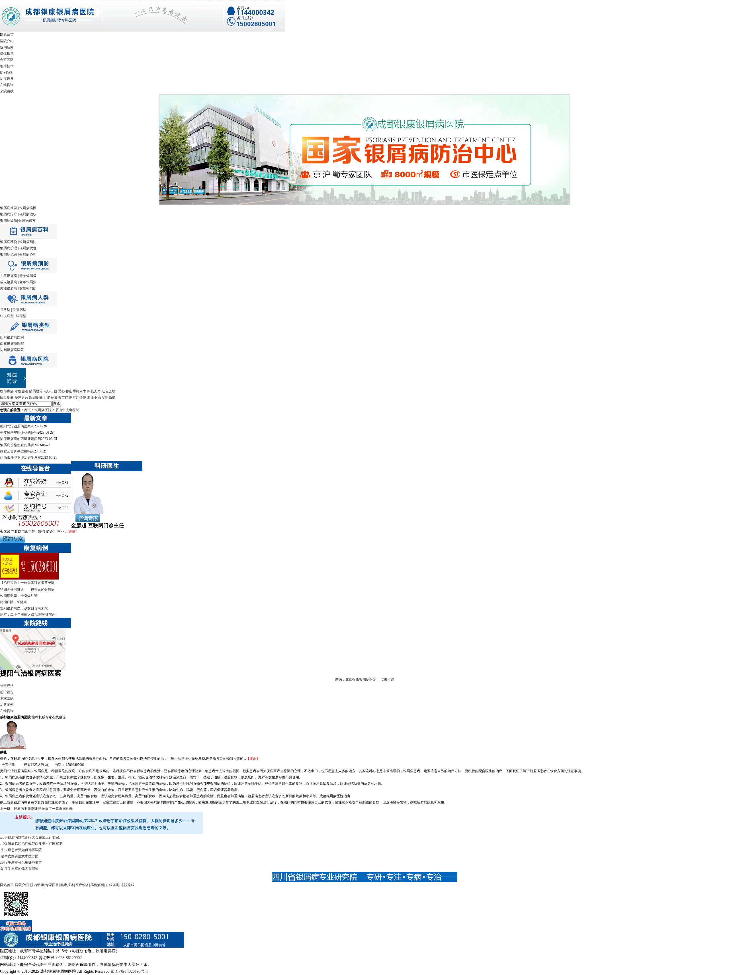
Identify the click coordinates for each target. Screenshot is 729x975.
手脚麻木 (79, 391)
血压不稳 (94, 397)
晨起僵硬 (79, 397)
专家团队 (7, 60)
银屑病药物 (8, 242)
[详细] (72, 532)
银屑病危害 (8, 254)
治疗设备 (7, 79)
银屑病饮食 (27, 248)
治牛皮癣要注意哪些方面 (19, 856)
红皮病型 (7, 316)
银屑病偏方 (27, 221)
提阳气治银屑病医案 (15, 426)
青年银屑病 (27, 276)
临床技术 (7, 66)
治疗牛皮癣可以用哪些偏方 (21, 862)
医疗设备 (82, 885)
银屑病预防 (27, 242)
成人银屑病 (8, 282)
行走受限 (50, 397)
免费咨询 (8, 765)
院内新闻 (7, 47)
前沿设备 (7, 692)
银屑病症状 (27, 214)
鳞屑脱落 (36, 391)
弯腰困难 (21, 391)
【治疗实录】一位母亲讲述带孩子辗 (27, 583)
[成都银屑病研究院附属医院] (142, 30)
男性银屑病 (8, 288)
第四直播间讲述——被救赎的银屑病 (27, 589)
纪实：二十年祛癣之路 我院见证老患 (28, 615)
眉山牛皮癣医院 (67, 410)
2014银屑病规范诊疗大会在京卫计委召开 (31, 837)
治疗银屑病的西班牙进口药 (20, 439)
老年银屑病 (27, 282)
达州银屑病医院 (12, 350)
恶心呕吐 (65, 391)
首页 (27, 410)
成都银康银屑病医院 (360, 680)
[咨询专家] (85, 521)
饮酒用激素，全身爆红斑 (19, 596)
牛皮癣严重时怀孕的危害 (19, 433)
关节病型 (19, 310)
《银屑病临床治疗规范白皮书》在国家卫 (31, 844)
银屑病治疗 (8, 214)
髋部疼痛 (36, 397)
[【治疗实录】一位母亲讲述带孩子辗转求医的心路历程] (29, 578)
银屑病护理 (8, 248)
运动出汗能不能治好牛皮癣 (20, 458)
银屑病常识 (8, 208)
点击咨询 (387, 680)
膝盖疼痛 (7, 397)
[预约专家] (12, 542)
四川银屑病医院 (12, 337)
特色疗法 (7, 686)
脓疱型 (21, 316)
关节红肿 (65, 397)
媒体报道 (7, 54)
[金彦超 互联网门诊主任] (88, 513)
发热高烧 (108, 397)
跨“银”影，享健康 (13, 602)
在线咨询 (7, 85)
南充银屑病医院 (12, 344)
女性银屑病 (27, 288)
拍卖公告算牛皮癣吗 (15, 451)
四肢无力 (94, 391)
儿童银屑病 (8, 276)
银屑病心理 (27, 254)
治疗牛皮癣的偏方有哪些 (19, 869)
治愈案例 (7, 705)
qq (41, 484)
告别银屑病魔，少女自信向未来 (24, 608)
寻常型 (5, 310)
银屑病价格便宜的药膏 (17, 445)
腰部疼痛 (7, 391)
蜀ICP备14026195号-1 (129, 971)
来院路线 (7, 91)
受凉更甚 (21, 397)
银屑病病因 (27, 208)
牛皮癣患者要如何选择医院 (21, 850)
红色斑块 (108, 391)
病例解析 (7, 72)
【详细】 (253, 758)
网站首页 (7, 35)
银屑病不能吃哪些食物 (31, 809)
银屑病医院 (43, 410)
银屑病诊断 (8, 221)
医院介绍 (7, 41)
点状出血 (50, 391)
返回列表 (66, 809)
